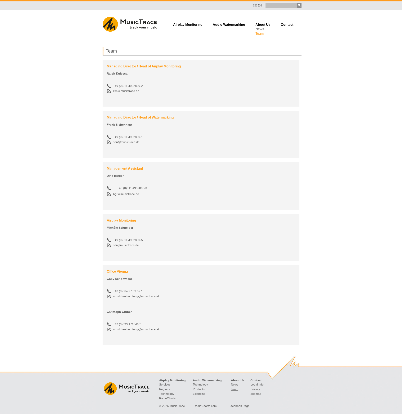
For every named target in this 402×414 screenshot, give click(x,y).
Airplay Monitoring (187, 24)
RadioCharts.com (205, 406)
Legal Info (257, 384)
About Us (263, 24)
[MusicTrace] (130, 30)
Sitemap (255, 393)
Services (164, 384)
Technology (166, 393)
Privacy (255, 389)
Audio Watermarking (229, 24)
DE (255, 5)
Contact (287, 24)
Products (199, 389)
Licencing (199, 393)
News (259, 29)
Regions (164, 389)
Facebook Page (239, 406)
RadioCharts (167, 398)
